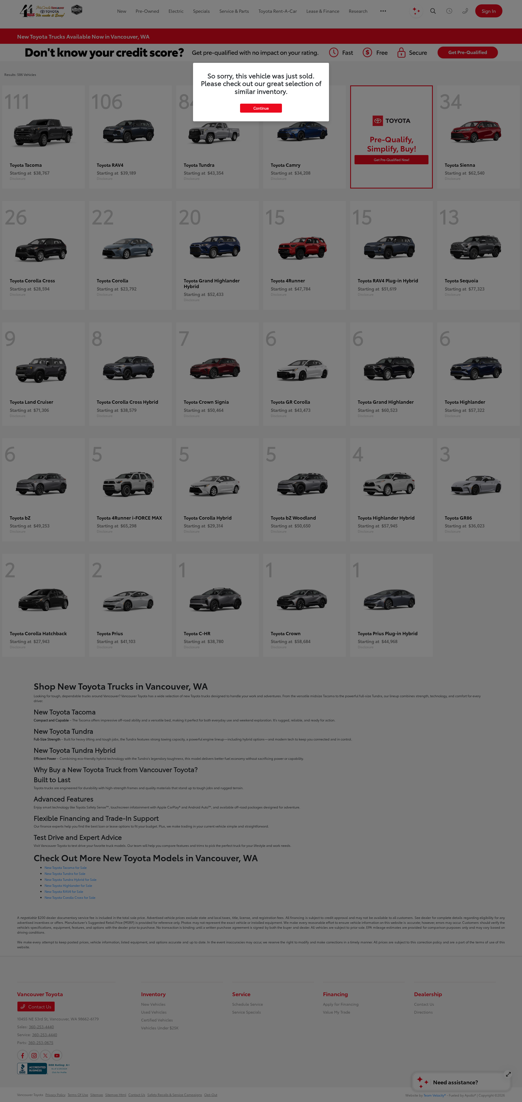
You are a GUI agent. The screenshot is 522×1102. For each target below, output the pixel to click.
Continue (261, 108)
